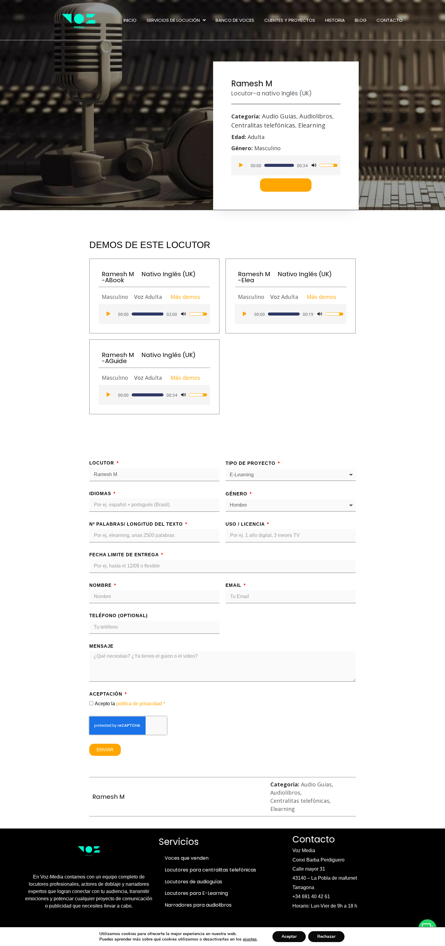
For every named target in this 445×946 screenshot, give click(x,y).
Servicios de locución (173, 20)
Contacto (390, 20)
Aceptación (106, 693)
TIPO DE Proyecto (251, 463)
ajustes (250, 939)
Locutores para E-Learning (196, 893)
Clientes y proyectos (289, 20)
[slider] (279, 165)
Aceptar (289, 936)
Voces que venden (187, 858)
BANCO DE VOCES (235, 20)
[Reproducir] (241, 165)
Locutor (102, 462)
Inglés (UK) (297, 93)
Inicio (130, 20)
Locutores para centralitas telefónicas (210, 869)
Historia (335, 20)
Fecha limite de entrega (124, 554)
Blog (361, 20)
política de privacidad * (140, 703)
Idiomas (101, 493)
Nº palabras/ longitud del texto (136, 524)
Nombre (101, 585)
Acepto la (130, 703)
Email (234, 585)
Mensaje (101, 646)
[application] (286, 165)
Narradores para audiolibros (198, 904)
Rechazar (326, 936)
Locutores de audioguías (193, 881)
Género (237, 493)
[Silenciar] (314, 165)
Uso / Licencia (246, 524)
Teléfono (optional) (118, 615)
